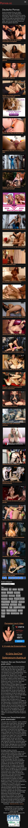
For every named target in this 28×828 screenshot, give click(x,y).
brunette (17, 592)
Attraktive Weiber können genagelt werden (13, 169)
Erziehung (4, 599)
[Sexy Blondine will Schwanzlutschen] (14, 273)
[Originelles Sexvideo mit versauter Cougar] (14, 343)
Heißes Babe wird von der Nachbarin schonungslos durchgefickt (12, 40)
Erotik (18, 595)
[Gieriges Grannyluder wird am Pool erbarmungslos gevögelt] (14, 87)
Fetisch (11, 599)
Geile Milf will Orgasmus (9, 78)
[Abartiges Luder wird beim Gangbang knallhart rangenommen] (14, 378)
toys (3, 616)
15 (21, 578)
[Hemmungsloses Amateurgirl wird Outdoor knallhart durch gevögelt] (14, 565)
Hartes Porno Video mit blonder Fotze (12, 369)
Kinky (19, 604)
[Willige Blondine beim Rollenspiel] (14, 455)
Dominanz (12, 596)
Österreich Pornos (14, 804)
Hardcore (21, 602)
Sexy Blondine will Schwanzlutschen (12, 282)
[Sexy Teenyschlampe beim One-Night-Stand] (14, 308)
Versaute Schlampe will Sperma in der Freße (14, 334)
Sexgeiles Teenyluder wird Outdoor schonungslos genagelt (11, 187)
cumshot (4, 596)
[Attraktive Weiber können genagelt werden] (14, 161)
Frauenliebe (5, 602)
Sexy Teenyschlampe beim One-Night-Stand (14, 317)
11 (9, 578)
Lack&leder (4, 607)
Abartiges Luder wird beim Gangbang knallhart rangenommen (12, 387)
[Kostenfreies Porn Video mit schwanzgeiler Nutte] (14, 529)
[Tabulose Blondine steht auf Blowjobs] (14, 511)
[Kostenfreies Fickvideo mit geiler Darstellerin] (14, 221)
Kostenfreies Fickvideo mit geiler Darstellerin (14, 229)
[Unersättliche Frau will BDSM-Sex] (14, 548)
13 (15, 578)
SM (21, 613)
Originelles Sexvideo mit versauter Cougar (13, 352)
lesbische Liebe (19, 607)
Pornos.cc (6, 3)
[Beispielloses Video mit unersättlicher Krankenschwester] (14, 473)
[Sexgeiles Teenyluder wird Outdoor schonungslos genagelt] (14, 178)
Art (10, 589)
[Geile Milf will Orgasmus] (14, 69)
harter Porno (5, 604)
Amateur (4, 589)
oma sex (22, 804)
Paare (3, 613)
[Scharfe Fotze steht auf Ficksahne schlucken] (14, 415)
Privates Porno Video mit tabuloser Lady (13, 133)
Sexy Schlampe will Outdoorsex (11, 299)
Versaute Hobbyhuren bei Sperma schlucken (14, 247)
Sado (8, 613)
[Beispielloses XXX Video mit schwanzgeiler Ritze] (14, 142)
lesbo (3, 610)
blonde (3, 593)
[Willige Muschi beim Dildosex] (14, 397)
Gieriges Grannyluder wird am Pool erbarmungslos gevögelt (11, 96)
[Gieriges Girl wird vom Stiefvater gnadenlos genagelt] (14, 492)
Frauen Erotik (19, 598)
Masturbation (11, 610)
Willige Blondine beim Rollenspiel (11, 464)
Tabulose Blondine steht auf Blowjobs (12, 520)
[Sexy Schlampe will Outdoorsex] (14, 291)
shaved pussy (15, 613)
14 (18, 578)
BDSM (15, 589)
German (14, 601)
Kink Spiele (13, 604)
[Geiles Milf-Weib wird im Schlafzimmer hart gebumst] (14, 50)
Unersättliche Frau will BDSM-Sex (11, 556)
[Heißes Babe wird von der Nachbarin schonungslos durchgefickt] (14, 31)
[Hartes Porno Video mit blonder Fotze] (14, 361)
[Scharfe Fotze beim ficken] (14, 256)
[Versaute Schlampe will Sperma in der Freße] (14, 326)
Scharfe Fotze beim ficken (9, 264)
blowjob (10, 592)
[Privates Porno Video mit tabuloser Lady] (14, 124)
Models (20, 610)
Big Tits (20, 589)
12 (12, 578)
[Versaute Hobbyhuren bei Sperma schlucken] (14, 238)
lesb (10, 607)
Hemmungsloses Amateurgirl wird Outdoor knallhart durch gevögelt (13, 574)
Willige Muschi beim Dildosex (10, 406)
